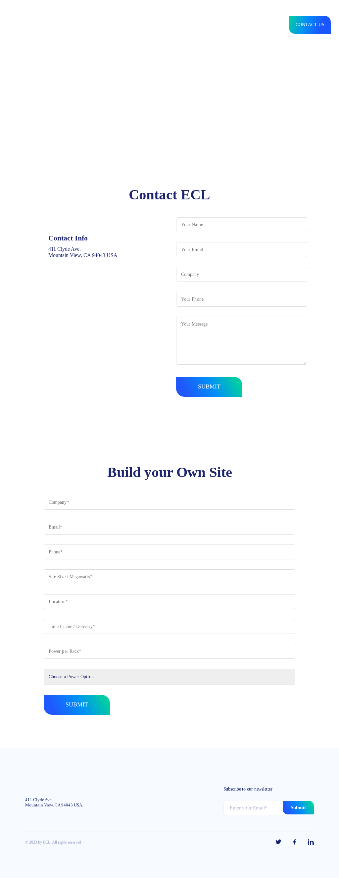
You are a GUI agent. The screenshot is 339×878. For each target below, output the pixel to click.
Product (57, 25)
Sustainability (92, 25)
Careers (235, 25)
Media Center (201, 25)
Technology (163, 25)
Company (129, 25)
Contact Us (310, 24)
